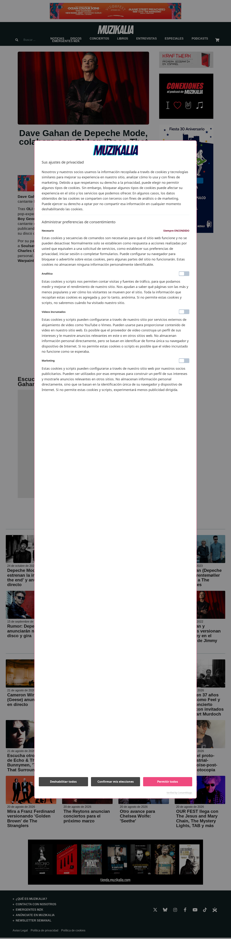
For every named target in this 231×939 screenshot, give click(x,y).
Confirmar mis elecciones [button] (115, 782)
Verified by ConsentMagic (179, 793)
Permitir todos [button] (167, 782)
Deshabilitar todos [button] (63, 782)
